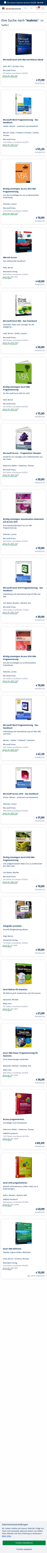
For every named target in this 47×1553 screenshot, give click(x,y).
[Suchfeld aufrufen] (26, 8)
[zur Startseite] (10, 8)
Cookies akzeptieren (24, 1543)
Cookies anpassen (24, 1549)
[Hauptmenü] (44, 8)
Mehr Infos (6, 1536)
